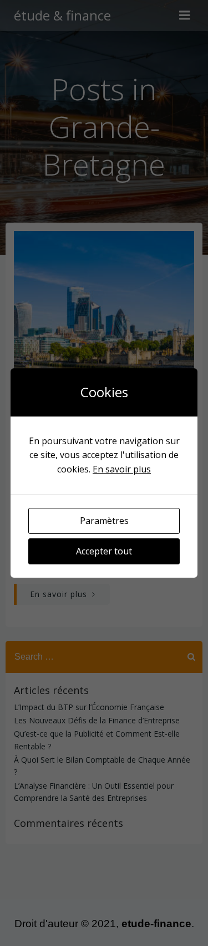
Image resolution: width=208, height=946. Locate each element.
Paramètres (104, 521)
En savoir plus (122, 469)
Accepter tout (104, 551)
